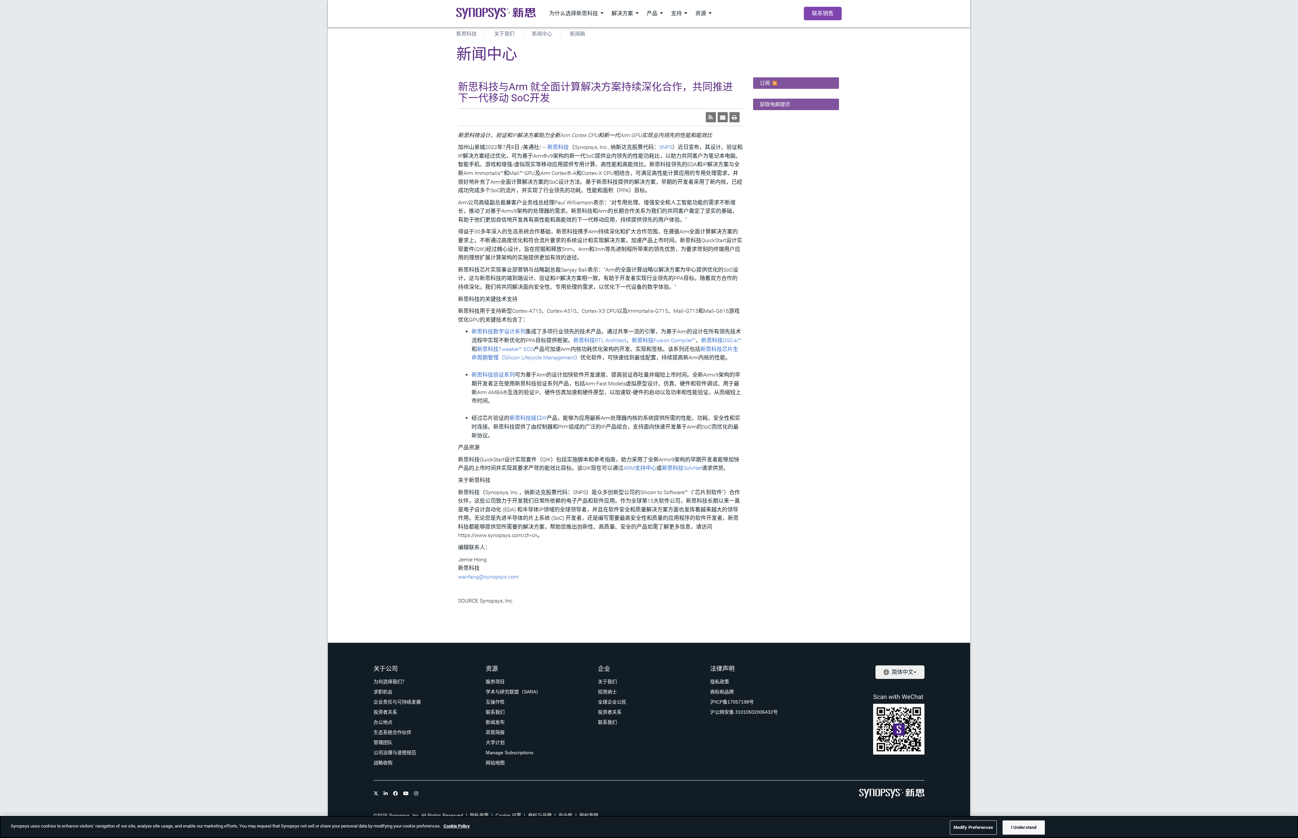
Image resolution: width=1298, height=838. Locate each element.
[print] (734, 117)
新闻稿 (577, 34)
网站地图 (495, 762)
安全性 (565, 815)
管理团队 (383, 742)
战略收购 (383, 762)
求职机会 (383, 691)
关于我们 (504, 34)
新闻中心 (542, 34)
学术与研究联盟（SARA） (513, 691)
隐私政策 (719, 681)
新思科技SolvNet (682, 468)
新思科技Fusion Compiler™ (664, 340)
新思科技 (466, 34)
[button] (796, 83)
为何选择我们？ (390, 681)
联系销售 (823, 13)
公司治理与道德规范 (395, 752)
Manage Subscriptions (509, 752)
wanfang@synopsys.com (488, 577)
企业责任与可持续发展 (397, 702)
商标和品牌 (722, 691)
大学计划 (495, 742)
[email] (723, 117)
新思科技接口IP (528, 418)
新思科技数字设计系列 (499, 331)
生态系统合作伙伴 (392, 732)
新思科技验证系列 (493, 375)
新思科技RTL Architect (599, 340)
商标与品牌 (540, 815)
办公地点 (383, 722)
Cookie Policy (456, 826)
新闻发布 (495, 722)
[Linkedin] (386, 793)
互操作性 (495, 702)
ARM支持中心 (639, 468)
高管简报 (495, 732)
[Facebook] (395, 793)
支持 (676, 13)
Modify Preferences (973, 827)
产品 (652, 13)
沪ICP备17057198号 (732, 702)
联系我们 (495, 712)
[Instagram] (416, 793)
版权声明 (588, 815)
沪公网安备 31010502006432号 (744, 712)
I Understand (1024, 827)
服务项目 (495, 681)
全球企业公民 (612, 702)
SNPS (665, 147)
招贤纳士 (607, 691)
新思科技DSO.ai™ (721, 340)
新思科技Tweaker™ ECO (505, 349)
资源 (700, 13)
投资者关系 (385, 712)
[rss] (711, 117)
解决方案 (622, 13)
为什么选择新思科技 (573, 13)
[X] (376, 793)
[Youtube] (406, 793)
